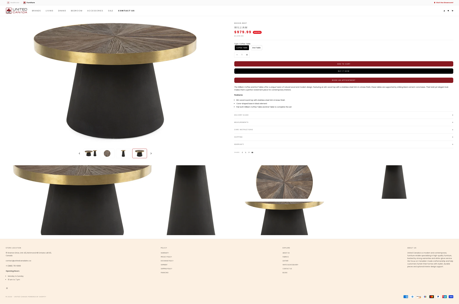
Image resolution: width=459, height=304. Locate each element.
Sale (110, 10)
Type (242, 44)
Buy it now (344, 71)
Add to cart (343, 64)
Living (49, 10)
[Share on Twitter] (246, 152)
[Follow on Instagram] (7, 288)
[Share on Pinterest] (249, 152)
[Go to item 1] (91, 153)
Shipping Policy (166, 269)
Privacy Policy (166, 257)
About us (286, 253)
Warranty (165, 253)
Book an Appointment (343, 80)
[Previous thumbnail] (79, 153)
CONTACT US (126, 10)
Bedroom (76, 10)
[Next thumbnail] (151, 153)
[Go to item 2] (107, 153)
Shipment (164, 265)
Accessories (95, 10)
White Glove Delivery (290, 265)
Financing (164, 273)
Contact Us (287, 269)
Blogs (285, 273)
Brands (36, 10)
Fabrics (286, 257)
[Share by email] (252, 152)
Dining (62, 10)
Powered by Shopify (37, 297)
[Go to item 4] (139, 153)
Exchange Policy (167, 261)
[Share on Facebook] (242, 152)
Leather (285, 261)
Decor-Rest (240, 23)
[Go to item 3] (123, 153)
